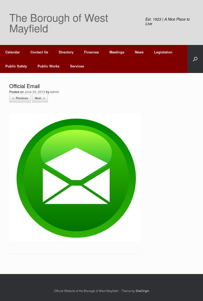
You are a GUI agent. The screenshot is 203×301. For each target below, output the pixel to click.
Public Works (48, 66)
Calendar (12, 51)
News (139, 51)
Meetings (116, 51)
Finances (91, 51)
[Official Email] (75, 240)
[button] (195, 59)
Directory (66, 51)
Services (77, 66)
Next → (40, 98)
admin (54, 91)
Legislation (163, 51)
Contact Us (39, 51)
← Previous (20, 98)
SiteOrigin (142, 291)
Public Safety (16, 66)
